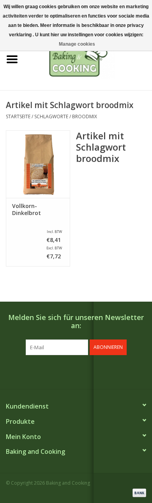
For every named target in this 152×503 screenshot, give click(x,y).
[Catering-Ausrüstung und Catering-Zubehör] (88, 58)
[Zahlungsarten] (138, 492)
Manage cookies (77, 44)
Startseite (18, 116)
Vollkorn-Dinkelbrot (26, 210)
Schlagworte (51, 116)
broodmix (84, 116)
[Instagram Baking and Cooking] (83, 371)
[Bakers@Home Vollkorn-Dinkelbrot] (38, 164)
